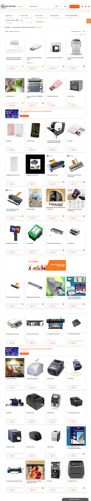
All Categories (8, 27)
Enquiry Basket (75, 499)
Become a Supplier (74, 6)
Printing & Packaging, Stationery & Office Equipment (23, 27)
